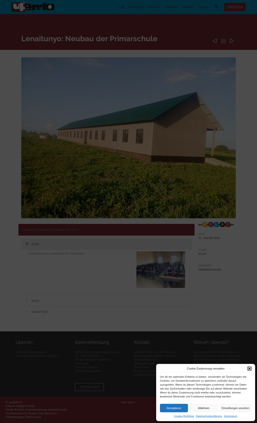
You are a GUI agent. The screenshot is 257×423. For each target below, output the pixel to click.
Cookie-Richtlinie (184, 416)
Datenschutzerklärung (209, 416)
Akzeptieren (174, 408)
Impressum (230, 416)
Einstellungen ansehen (235, 408)
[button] (249, 369)
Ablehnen (203, 408)
